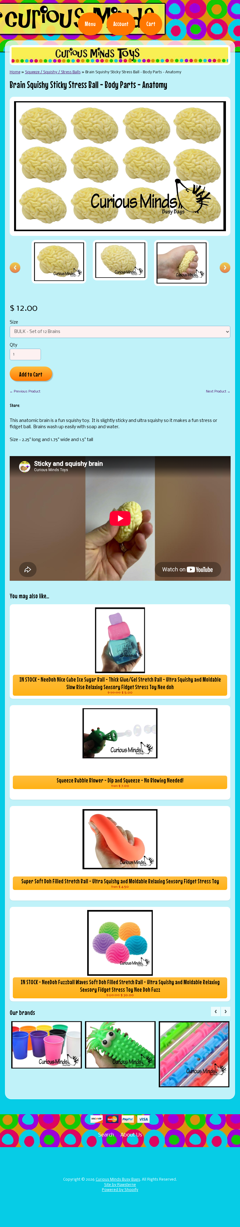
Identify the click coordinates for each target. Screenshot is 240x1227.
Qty (13, 345)
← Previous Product (25, 391)
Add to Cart (30, 374)
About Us (131, 1135)
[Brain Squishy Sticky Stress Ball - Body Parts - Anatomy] (59, 261)
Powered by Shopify (120, 1190)
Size (14, 322)
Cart (150, 23)
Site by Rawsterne (120, 1185)
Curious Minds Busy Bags (118, 1180)
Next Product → (218, 391)
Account (120, 23)
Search (106, 1135)
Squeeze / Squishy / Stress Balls (53, 72)
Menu (90, 23)
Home (15, 72)
